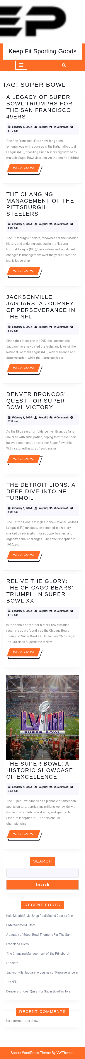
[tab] (21, 65)
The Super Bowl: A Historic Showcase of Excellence (39, 770)
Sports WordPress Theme (31, 1053)
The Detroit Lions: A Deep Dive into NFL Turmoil (40, 491)
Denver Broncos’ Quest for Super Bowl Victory (36, 400)
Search (42, 861)
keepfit (43, 126)
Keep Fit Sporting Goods (42, 51)
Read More (26, 169)
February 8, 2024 (22, 126)
